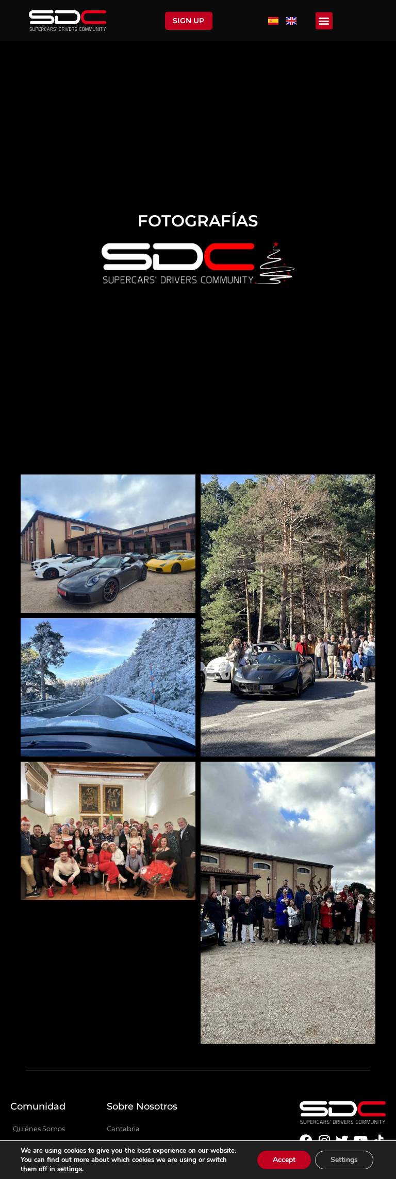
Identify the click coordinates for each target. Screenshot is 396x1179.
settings (69, 1169)
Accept (284, 1160)
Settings (344, 1160)
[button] (324, 20)
